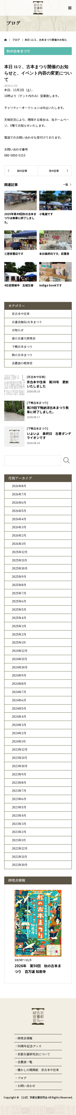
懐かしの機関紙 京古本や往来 (38, 1070)
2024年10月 (19, 667)
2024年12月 (19, 650)
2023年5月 (19, 807)
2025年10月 (19, 568)
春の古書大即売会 (23, 338)
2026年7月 (19, 494)
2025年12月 (19, 552)
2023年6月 (19, 799)
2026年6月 (19, 502)
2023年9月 (19, 774)
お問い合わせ (26, 1086)
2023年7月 (19, 790)
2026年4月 (19, 519)
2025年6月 (19, 601)
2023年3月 (19, 824)
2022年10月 (19, 865)
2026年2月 (19, 535)
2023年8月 (19, 782)
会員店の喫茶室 (22, 363)
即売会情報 (25, 1038)
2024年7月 (19, 692)
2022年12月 (19, 848)
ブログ (22, 1078)
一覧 (65, 184)
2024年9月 (19, 675)
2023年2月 (19, 832)
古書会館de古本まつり (27, 322)
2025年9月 (19, 576)
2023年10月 (19, 766)
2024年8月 (19, 683)
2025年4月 (19, 618)
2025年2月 (19, 634)
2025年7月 (19, 593)
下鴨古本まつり (22, 346)
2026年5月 (19, 511)
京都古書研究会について (34, 1054)
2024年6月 (19, 700)
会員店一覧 (25, 1062)
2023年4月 (19, 815)
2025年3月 (19, 626)
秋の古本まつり (22, 355)
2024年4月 (19, 716)
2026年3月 (19, 527)
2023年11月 (19, 758)
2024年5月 (19, 708)
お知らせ (18, 330)
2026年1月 (19, 543)
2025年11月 (19, 560)
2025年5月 (19, 609)
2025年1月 (19, 642)
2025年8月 (19, 585)
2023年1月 (19, 840)
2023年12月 (19, 749)
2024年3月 (19, 725)
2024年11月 (19, 659)
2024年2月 (19, 733)
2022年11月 (19, 856)
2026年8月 (19, 486)
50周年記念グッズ (29, 1046)
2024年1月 (19, 741)
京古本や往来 (21, 314)
